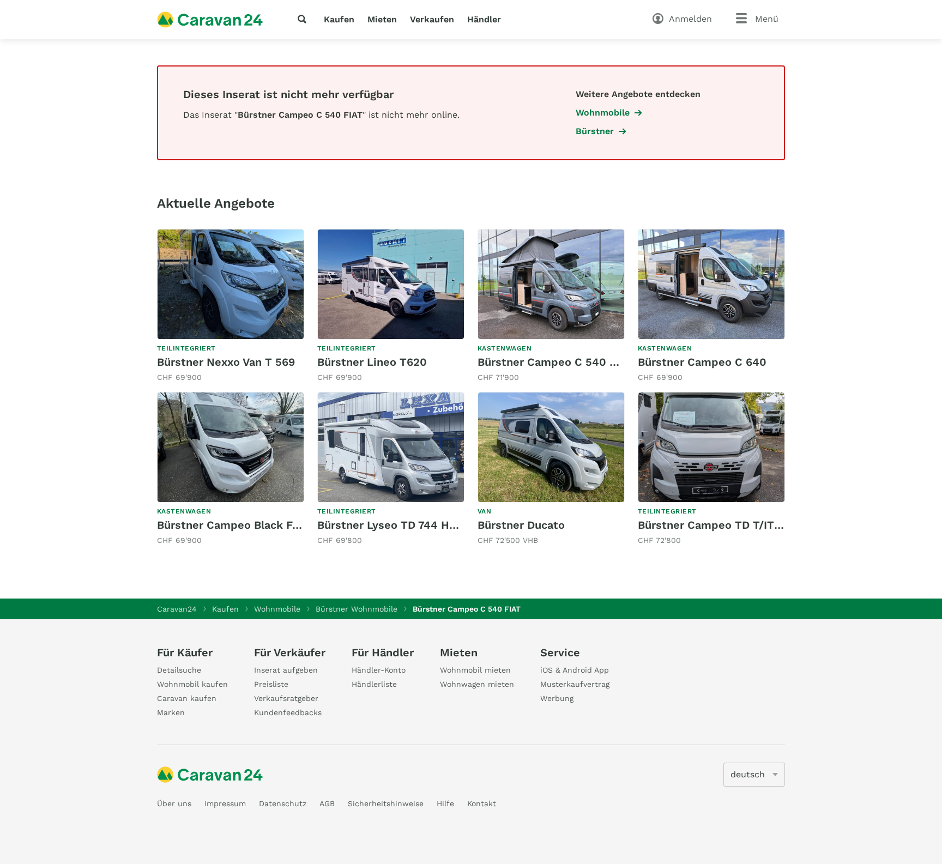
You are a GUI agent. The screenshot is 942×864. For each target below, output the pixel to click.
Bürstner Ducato (521, 524)
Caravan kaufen (186, 698)
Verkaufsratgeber (286, 698)
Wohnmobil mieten (475, 670)
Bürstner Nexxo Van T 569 (226, 361)
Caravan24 (177, 609)
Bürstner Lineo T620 (372, 361)
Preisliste (271, 684)
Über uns (174, 803)
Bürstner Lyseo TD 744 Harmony (403, 524)
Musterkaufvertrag (574, 684)
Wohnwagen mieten (477, 684)
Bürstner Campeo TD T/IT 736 (717, 524)
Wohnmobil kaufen (192, 684)
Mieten (382, 19)
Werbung (556, 698)
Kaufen (339, 19)
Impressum (225, 803)
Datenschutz (282, 803)
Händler (484, 19)
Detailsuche (179, 670)
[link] (230, 306)
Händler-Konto (379, 670)
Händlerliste (374, 684)
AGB (327, 803)
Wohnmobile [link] (603, 112)
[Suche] (304, 19)
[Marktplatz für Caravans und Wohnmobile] (210, 19)
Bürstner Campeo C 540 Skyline (563, 361)
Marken (171, 712)
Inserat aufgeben (286, 670)
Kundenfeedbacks (288, 712)
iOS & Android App (574, 670)
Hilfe (445, 803)
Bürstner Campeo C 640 (702, 361)
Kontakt (481, 803)
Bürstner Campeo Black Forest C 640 (256, 524)
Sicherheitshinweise (386, 803)
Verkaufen (432, 19)
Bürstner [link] (595, 131)
